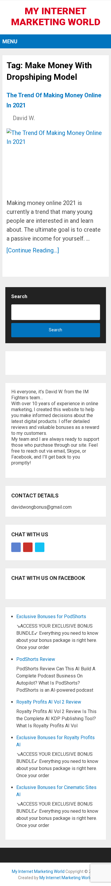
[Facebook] (16, 547)
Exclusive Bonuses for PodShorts (51, 616)
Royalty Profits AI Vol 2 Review (48, 702)
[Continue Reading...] (33, 250)
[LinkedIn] (39, 547)
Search (19, 296)
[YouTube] (28, 547)
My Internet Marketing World (55, 16)
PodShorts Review (35, 659)
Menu (9, 41)
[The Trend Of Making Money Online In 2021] (55, 161)
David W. (24, 118)
